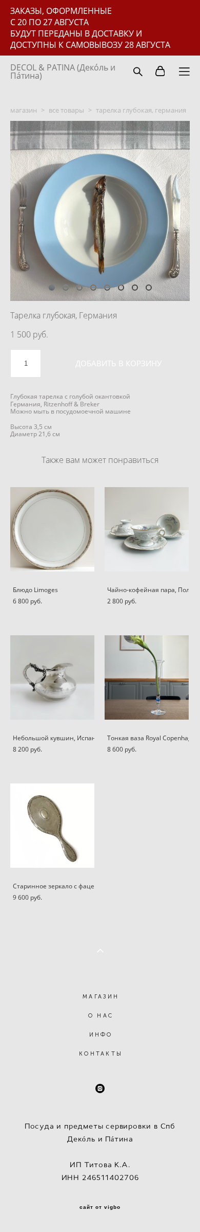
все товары (66, 110)
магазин (23, 110)
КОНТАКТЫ (101, 1053)
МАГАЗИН (101, 996)
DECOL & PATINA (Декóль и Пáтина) (62, 71)
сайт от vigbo (100, 1207)
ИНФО (101, 1034)
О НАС (101, 1015)
